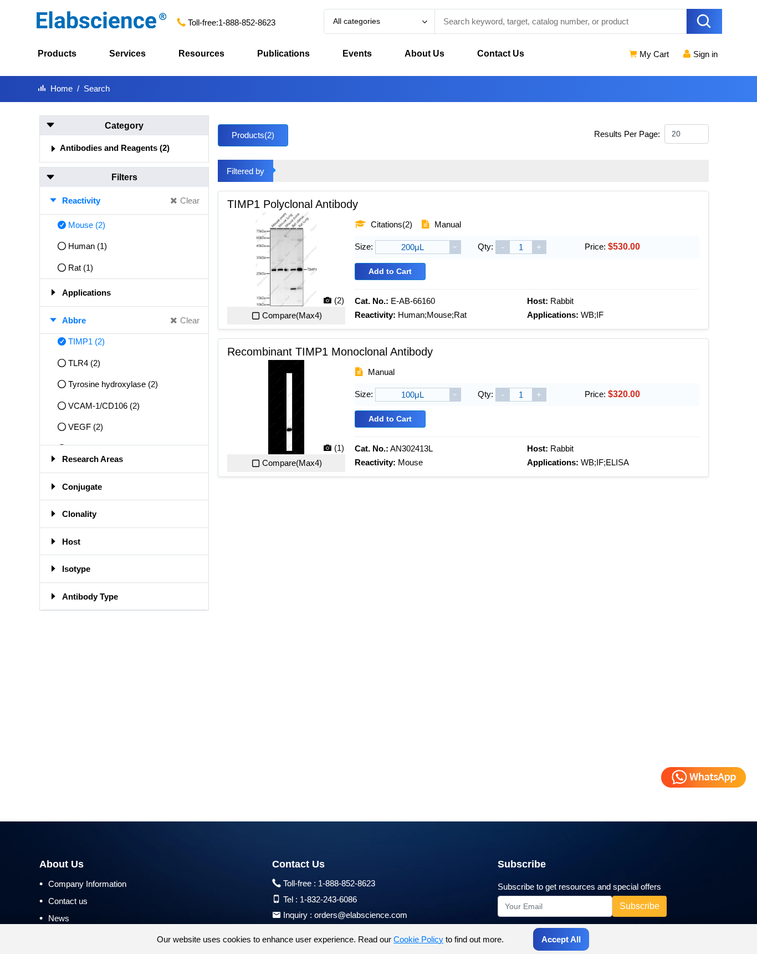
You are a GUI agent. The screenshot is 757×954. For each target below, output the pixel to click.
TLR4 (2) (84, 363)
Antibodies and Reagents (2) (115, 148)
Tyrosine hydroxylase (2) (113, 384)
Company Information (82, 883)
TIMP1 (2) (86, 341)
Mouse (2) (86, 225)
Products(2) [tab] (253, 135)
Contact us (63, 900)
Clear (190, 200)
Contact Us (500, 53)
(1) (339, 448)
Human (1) (87, 246)
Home (61, 88)
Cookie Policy (418, 939)
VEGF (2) (85, 427)
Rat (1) (80, 267)
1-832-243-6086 (328, 899)
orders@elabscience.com (360, 915)
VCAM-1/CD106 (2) (104, 405)
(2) (339, 300)
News (54, 917)
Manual (446, 224)
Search (97, 88)
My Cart (653, 54)
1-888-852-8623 (246, 22)
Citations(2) (390, 224)
